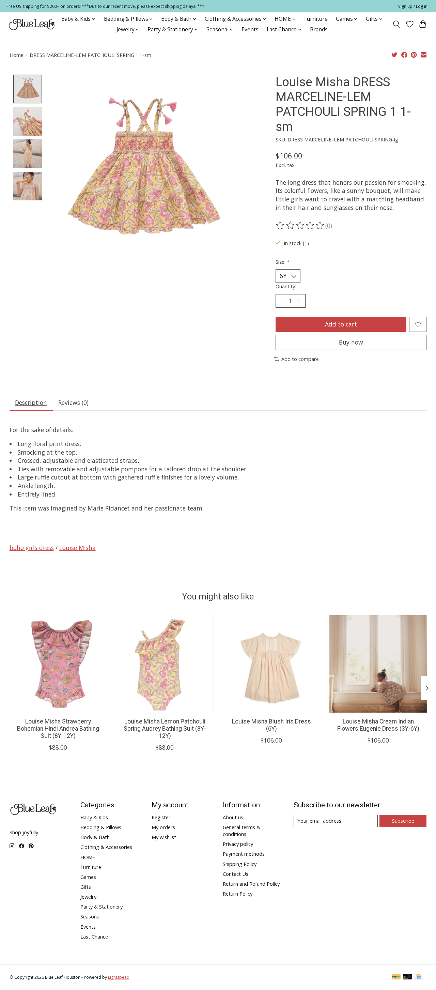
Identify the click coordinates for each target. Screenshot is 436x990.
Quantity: (286, 286)
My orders (163, 827)
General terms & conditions (241, 830)
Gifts (85, 886)
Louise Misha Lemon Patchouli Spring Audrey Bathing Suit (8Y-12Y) (164, 728)
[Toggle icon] (396, 24)
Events (250, 29)
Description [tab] (31, 402)
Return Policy (237, 893)
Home (17, 54)
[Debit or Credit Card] (407, 977)
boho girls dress (32, 548)
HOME (87, 857)
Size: (283, 261)
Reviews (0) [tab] (73, 402)
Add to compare (300, 358)
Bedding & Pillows (100, 827)
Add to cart (341, 324)
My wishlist (164, 837)
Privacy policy (238, 843)
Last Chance (94, 936)
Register (161, 817)
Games (88, 876)
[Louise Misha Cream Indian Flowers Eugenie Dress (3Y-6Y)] (378, 664)
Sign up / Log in (412, 6)
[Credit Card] (419, 977)
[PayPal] (396, 977)
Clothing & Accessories (106, 846)
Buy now (351, 342)
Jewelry (88, 896)
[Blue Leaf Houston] (32, 24)
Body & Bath (95, 837)
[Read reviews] (300, 225)
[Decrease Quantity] (283, 301)
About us (233, 817)
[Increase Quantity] (298, 301)
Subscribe (403, 820)
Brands (319, 29)
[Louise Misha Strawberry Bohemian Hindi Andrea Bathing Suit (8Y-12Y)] (58, 664)
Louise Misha (77, 548)
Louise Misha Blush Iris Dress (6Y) (271, 725)
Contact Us (235, 873)
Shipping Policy (239, 863)
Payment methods (244, 853)
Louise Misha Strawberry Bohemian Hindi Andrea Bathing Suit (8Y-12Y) (58, 728)
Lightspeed (118, 977)
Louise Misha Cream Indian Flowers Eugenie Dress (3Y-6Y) (378, 725)
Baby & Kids (94, 817)
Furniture (316, 18)
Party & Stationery (101, 906)
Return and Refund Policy (251, 883)
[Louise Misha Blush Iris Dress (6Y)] (271, 664)
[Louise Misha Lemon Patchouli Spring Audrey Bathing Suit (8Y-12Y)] (165, 664)
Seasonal (90, 916)
